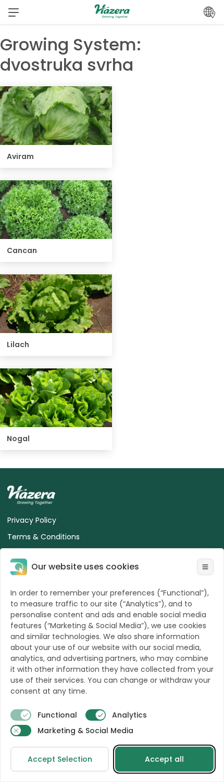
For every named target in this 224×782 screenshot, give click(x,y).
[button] (13, 12)
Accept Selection (60, 759)
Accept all (164, 759)
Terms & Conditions (43, 537)
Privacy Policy (31, 520)
